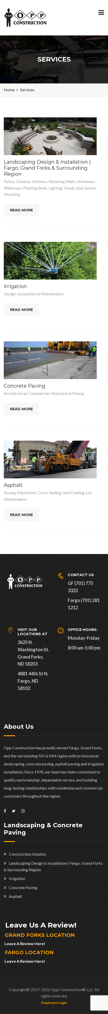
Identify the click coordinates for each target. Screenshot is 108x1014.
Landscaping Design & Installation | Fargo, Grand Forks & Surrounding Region (47, 168)
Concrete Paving (24, 386)
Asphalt (13, 485)
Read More (21, 210)
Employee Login (54, 1002)
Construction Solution (27, 854)
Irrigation (15, 286)
